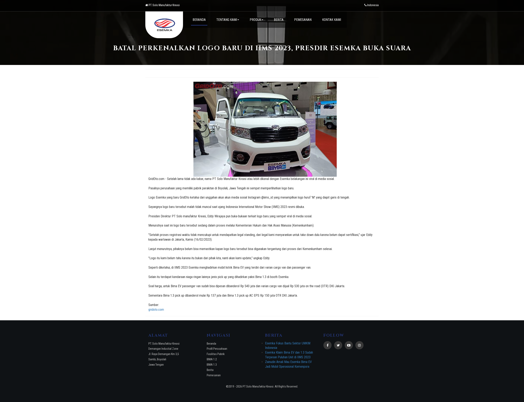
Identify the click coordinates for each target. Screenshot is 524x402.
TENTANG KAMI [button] (226, 20)
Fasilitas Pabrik (216, 354)
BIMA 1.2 (212, 359)
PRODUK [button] (255, 20)
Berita (210, 370)
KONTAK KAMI (331, 20)
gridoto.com (156, 310)
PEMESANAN (303, 20)
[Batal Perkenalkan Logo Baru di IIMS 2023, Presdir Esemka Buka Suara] (265, 129)
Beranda (211, 343)
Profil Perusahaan (217, 349)
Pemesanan (214, 375)
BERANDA (199, 20)
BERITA (278, 20)
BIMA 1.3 (212, 364)
